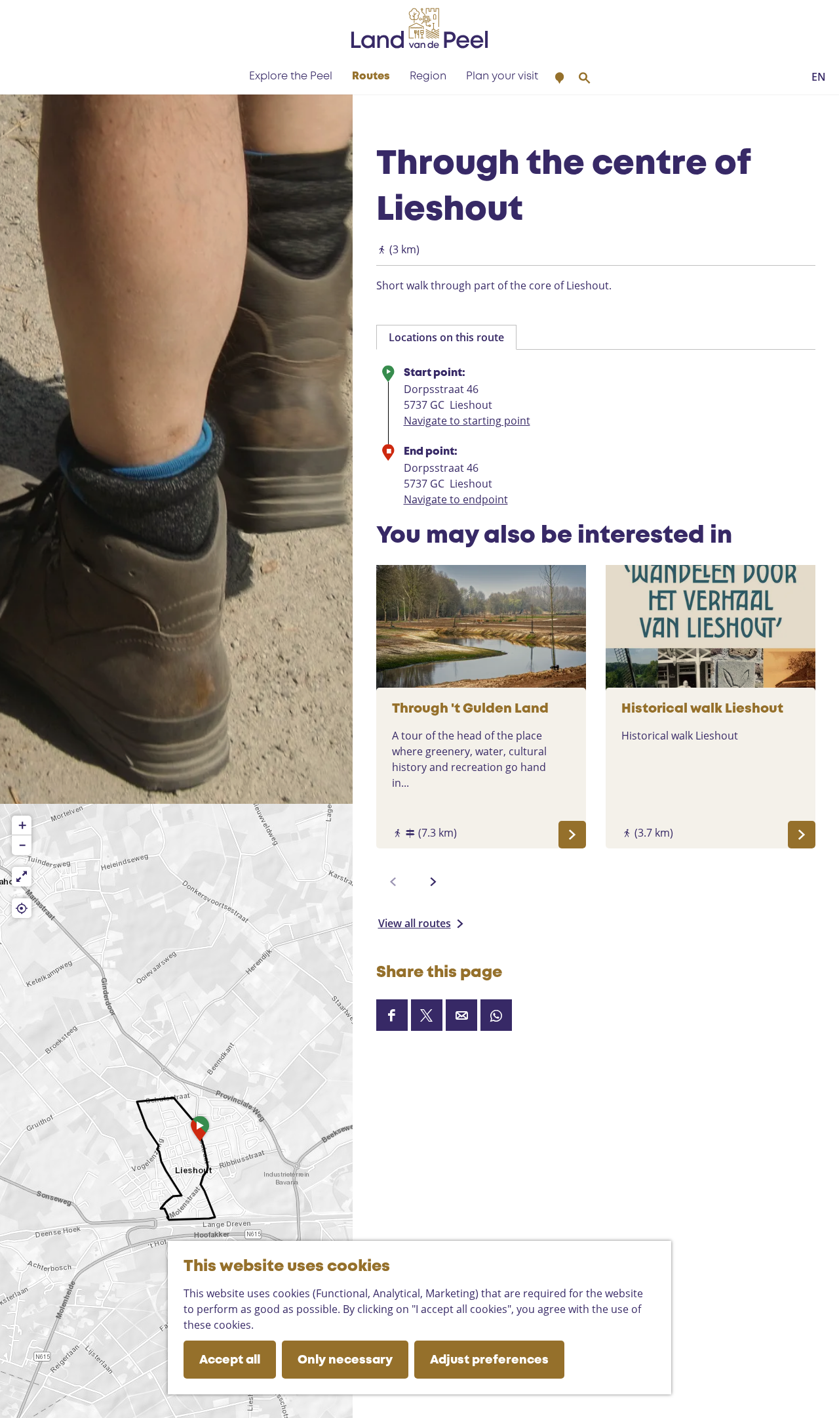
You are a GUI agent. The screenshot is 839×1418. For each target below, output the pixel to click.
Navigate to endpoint (456, 499)
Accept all (229, 1360)
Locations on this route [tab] (446, 337)
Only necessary (345, 1360)
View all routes (414, 923)
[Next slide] (433, 882)
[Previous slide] (393, 882)
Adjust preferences (489, 1360)
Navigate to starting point (467, 420)
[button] (200, 1132)
